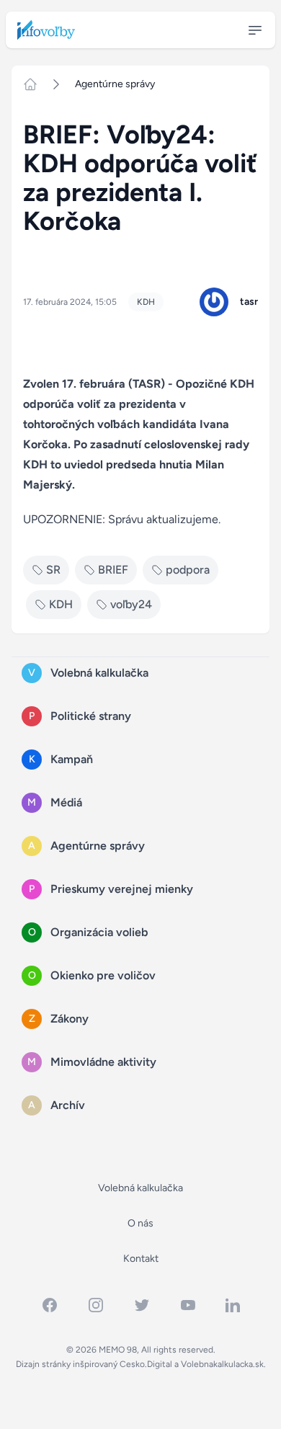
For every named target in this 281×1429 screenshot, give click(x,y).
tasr (249, 301)
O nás (140, 1223)
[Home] (36, 84)
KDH (146, 302)
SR (53, 570)
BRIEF (113, 570)
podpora (188, 570)
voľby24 (131, 604)
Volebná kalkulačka (140, 1188)
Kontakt (141, 1258)
